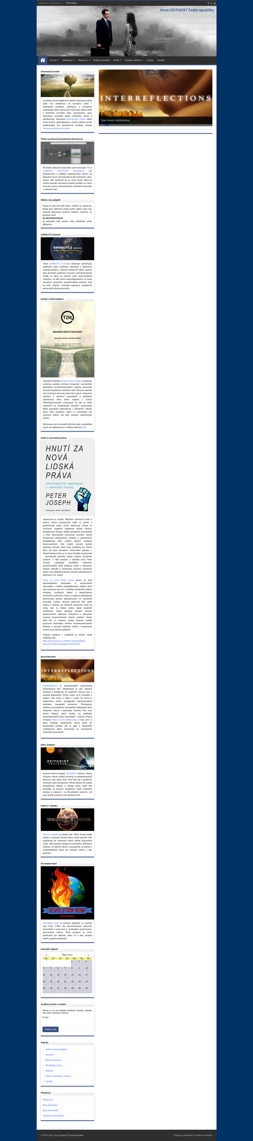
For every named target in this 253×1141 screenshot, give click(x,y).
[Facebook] (212, 3)
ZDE (84, 427)
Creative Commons (203, 1135)
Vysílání (49, 1081)
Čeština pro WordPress (53, 1116)
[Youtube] (214, 3)
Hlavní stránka (42, 59)
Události (49, 1071)
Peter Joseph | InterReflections (115, 120)
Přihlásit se (48, 1100)
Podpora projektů (101, 60)
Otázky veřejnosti (53, 1060)
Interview (49, 1055)
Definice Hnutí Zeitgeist (56, 1049)
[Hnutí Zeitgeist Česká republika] (127, 31)
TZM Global (71, 3)
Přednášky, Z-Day (53, 1065)
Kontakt (160, 60)
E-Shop (150, 60)
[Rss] (208, 3)
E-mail (46, 1017)
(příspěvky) (50, 1105)
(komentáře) (51, 1110)
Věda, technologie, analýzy (58, 1076)
